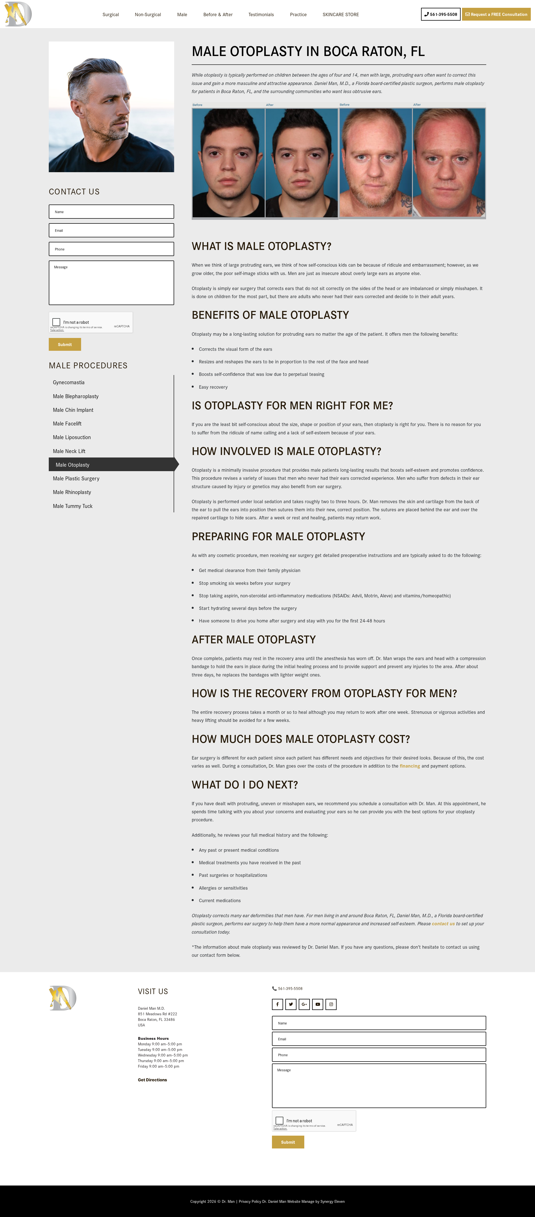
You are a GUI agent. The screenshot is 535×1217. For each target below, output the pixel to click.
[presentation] (314, 1121)
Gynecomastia (69, 382)
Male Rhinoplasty (72, 492)
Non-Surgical (148, 14)
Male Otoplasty (72, 464)
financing (410, 765)
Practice (298, 14)
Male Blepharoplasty (76, 396)
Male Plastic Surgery (76, 478)
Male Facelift (67, 423)
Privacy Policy (250, 1201)
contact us (443, 923)
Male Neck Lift (69, 451)
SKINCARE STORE (341, 14)
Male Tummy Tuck (73, 506)
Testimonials (261, 14)
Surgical (111, 14)
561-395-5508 (290, 988)
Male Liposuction (72, 437)
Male (182, 14)
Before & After (218, 14)
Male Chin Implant (73, 409)
